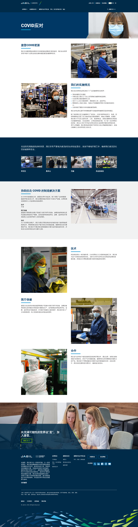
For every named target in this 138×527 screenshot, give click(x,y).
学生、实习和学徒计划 (56, 463)
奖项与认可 (55, 466)
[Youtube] (109, 464)
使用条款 (36, 501)
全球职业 (24, 9)
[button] (113, 3)
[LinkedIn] (98, 464)
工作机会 (54, 459)
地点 (64, 9)
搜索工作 (25, 440)
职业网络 (104, 3)
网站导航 (44, 501)
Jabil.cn (91, 3)
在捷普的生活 (33, 9)
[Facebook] (102, 464)
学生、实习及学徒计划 (55, 9)
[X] (94, 464)
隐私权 (22, 501)
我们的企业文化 (67, 462)
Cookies (29, 501)
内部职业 (98, 3)
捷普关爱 (65, 465)
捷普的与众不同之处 (44, 9)
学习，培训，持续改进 (79, 459)
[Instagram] (105, 464)
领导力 (64, 459)
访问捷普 (24, 482)
